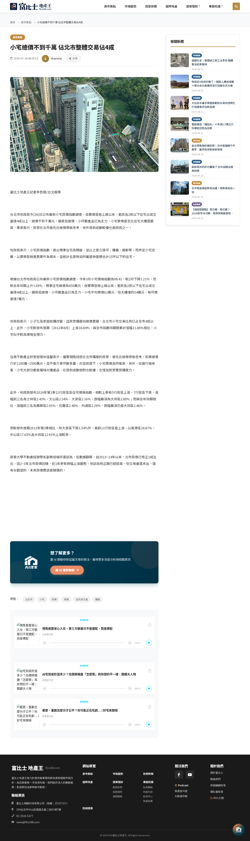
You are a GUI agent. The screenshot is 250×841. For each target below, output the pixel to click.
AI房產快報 (181, 796)
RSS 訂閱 (218, 798)
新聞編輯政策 (218, 785)
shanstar (56, 58)
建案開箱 (117, 796)
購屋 (97, 599)
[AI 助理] (239, 829)
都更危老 (117, 787)
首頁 (12, 22)
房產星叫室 (181, 791)
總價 (66, 599)
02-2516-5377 (24, 816)
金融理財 (117, 791)
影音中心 (148, 796)
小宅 (42, 599)
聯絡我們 (215, 779)
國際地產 (171, 6)
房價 (54, 599)
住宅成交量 (82, 599)
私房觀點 (148, 787)
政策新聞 (151, 6)
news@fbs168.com (28, 822)
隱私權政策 (216, 791)
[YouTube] (190, 775)
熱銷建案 (88, 808)
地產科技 (148, 791)
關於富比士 (216, 772)
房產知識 (148, 801)
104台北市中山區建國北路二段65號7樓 (38, 809)
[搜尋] (236, 6)
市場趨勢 (130, 6)
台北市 (28, 599)
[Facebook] (179, 775)
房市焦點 (110, 6)
